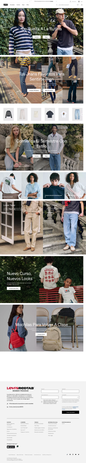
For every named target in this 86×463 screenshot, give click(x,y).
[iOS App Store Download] (11, 447)
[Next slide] (82, 114)
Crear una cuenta (71, 412)
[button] (28, 454)
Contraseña (64, 394)
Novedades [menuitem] (12, 4)
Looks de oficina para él (7, 196)
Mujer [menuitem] (23, 4)
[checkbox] (42, 402)
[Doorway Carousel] (43, 115)
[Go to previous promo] (30, 1)
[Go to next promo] (56, 1)
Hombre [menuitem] (18, 4)
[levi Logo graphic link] (5, 4)
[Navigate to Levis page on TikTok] (67, 455)
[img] (78, 397)
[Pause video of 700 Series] (80, 101)
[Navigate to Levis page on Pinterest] (70, 455)
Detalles (51, 1)
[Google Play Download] (21, 447)
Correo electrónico (44, 394)
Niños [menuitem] (28, 4)
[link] (20, 454)
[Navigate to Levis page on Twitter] (78, 455)
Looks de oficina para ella (29, 196)
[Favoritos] (77, 4)
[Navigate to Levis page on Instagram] (73, 455)
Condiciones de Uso (75, 406)
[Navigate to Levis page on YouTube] (75, 455)
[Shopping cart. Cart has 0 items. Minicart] (81, 4)
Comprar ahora (7, 212)
